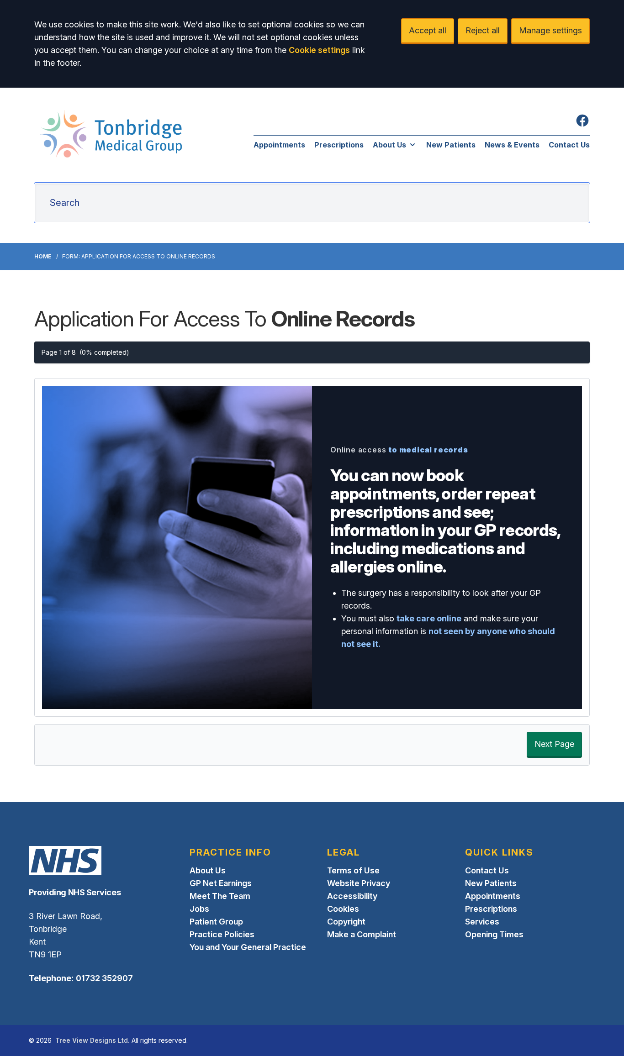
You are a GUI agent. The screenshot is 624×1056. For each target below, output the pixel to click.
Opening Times (494, 934)
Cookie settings (319, 50)
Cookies (343, 909)
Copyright (346, 921)
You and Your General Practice (248, 947)
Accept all (427, 30)
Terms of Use (353, 870)
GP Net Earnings (221, 883)
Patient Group (216, 921)
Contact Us (569, 144)
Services (482, 921)
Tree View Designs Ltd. (92, 1040)
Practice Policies (222, 934)
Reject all (482, 30)
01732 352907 (104, 978)
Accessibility (352, 896)
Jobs (199, 909)
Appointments (279, 144)
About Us (389, 144)
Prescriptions (339, 144)
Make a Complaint (361, 934)
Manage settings (550, 30)
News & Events (512, 144)
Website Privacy (358, 883)
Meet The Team (220, 896)
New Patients (451, 144)
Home (42, 256)
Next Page (554, 744)
